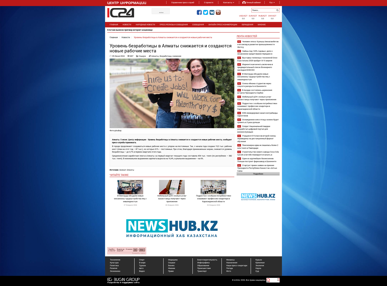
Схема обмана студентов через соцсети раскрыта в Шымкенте (254, 85)
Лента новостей (247, 36)
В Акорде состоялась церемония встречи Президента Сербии (254, 91)
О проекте (208, 2)
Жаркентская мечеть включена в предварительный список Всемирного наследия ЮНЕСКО (255, 67)
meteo (161, 12)
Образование (203, 265)
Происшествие (204, 268)
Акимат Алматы (126, 169)
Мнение (262, 24)
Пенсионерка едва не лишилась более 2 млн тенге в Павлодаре (257, 146)
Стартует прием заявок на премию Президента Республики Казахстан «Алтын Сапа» (257, 168)
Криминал (260, 262)
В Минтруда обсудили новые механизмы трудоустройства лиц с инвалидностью (130, 198)
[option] (193, 29)
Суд (257, 271)
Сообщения (198, 24)
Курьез (258, 259)
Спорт (142, 259)
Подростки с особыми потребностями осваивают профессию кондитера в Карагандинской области (213, 198)
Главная (114, 24)
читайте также (119, 174)
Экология (259, 265)
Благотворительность (207, 259)
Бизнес (171, 265)
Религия (113, 268)
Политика (114, 265)
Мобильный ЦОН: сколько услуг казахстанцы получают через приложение (171, 198)
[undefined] (126, 250)
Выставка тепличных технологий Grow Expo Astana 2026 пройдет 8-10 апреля (257, 59)
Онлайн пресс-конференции (222, 24)
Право (171, 271)
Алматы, (155, 56)
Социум (142, 56)
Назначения (231, 262)
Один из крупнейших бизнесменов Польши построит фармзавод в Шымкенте (256, 160)
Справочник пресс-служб (182, 2)
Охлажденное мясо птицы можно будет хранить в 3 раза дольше (258, 121)
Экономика (115, 271)
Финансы (230, 259)
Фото (228, 271)
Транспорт (202, 271)
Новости (127, 24)
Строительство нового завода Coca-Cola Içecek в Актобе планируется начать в (258, 153)
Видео (142, 271)
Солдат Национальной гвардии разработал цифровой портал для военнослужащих (253, 129)
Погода (229, 268)
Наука (258, 268)
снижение (176, 56)
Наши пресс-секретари (236, 265)
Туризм (142, 265)
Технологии (115, 259)
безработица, (166, 56)
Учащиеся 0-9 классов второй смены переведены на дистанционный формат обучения (256, 138)
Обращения (247, 24)
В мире (142, 262)
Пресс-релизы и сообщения (174, 24)
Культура (114, 262)
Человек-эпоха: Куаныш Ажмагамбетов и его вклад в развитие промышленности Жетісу (257, 44)
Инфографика (203, 262)
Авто (141, 268)
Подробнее (258, 173)
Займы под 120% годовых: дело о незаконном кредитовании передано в (255, 52)
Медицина (172, 259)
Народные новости (145, 24)
